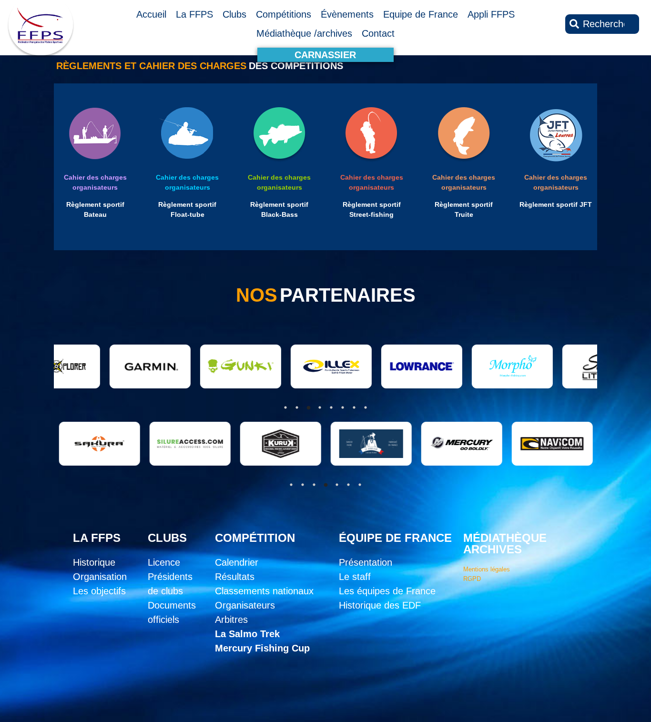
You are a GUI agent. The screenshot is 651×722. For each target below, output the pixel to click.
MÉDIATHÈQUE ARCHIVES (505, 543)
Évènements (347, 14)
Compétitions (283, 14)
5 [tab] (337, 484)
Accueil (151, 14)
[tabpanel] (90, 443)
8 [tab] (365, 407)
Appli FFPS (491, 14)
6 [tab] (348, 484)
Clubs (234, 14)
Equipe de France (420, 14)
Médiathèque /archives (304, 33)
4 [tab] (325, 484)
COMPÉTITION (255, 537)
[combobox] (602, 24)
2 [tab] (302, 484)
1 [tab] (291, 484)
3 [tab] (314, 484)
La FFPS (194, 14)
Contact (378, 33)
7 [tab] (360, 484)
